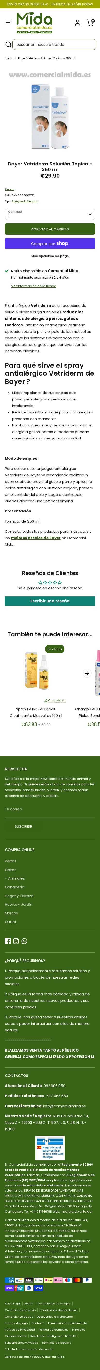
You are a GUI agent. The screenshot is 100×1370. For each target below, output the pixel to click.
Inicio (8, 58)
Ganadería (14, 887)
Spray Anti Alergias (25, 201)
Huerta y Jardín (18, 904)
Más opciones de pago (50, 256)
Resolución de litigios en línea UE (53, 1336)
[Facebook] (8, 941)
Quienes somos (16, 1336)
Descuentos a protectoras (55, 1316)
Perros (10, 861)
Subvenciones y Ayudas (21, 1342)
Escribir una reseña (50, 601)
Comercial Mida (53, 1357)
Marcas (11, 913)
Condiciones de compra (54, 1303)
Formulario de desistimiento (67, 1323)
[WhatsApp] (24, 941)
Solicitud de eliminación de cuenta (29, 1349)
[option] (50, 109)
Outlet (11, 921)
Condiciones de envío (20, 1310)
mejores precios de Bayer (36, 537)
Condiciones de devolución (58, 1310)
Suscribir (23, 826)
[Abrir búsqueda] (8, 44)
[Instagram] (16, 941)
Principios (78, 1329)
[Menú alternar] (8, 22)
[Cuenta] (78, 21)
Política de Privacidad (20, 1329)
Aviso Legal (13, 1303)
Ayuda (28, 1303)
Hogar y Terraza (19, 895)
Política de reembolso (53, 1329)
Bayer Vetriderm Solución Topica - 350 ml (46, 58)
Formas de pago (16, 1323)
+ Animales (15, 878)
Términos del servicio (56, 1342)
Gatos (10, 869)
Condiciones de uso (19, 1316)
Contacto (37, 1323)
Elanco (9, 189)
